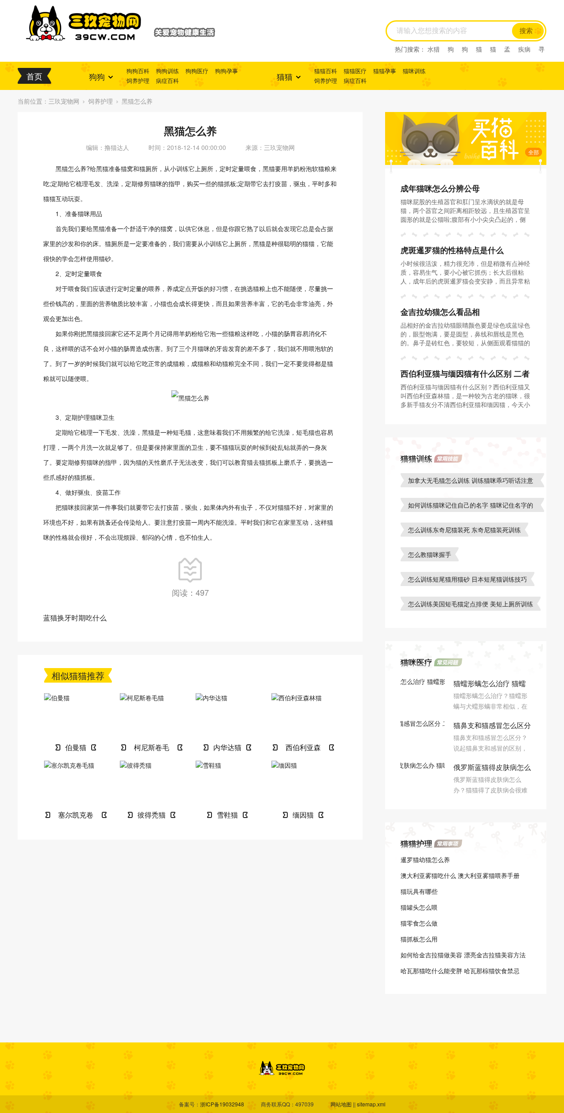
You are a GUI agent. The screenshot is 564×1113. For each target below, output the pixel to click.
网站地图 (341, 1104)
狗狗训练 (167, 71)
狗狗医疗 (197, 71)
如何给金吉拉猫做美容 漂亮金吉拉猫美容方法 (463, 954)
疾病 (524, 49)
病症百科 (167, 80)
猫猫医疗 (355, 71)
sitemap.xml (371, 1104)
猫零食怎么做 (419, 923)
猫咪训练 (414, 71)
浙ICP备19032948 (222, 1104)
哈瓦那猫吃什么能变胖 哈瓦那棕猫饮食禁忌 (460, 970)
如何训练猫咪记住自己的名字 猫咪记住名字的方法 (470, 506)
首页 (34, 76)
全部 (533, 152)
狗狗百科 (137, 71)
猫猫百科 (325, 71)
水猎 (433, 49)
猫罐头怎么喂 (419, 907)
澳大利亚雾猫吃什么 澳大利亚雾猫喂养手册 (460, 875)
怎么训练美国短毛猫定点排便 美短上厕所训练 (470, 603)
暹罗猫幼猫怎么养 (425, 859)
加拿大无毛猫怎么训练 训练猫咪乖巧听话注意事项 (470, 481)
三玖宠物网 (63, 101)
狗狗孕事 (226, 71)
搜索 (526, 30)
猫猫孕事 (384, 71)
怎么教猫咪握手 (429, 554)
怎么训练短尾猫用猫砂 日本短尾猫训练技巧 (467, 579)
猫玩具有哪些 (419, 891)
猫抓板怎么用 (419, 938)
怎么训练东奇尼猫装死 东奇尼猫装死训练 (464, 529)
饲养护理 (137, 80)
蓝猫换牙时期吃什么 (75, 618)
